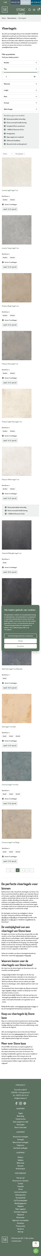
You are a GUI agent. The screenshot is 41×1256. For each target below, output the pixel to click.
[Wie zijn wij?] (36, 2)
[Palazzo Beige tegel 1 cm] (16, 287)
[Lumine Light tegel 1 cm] (16, 172)
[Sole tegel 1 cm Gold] (16, 708)
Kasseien (21, 1166)
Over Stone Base (20, 1173)
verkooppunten (19, 1034)
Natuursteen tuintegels (20, 1142)
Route (20, 1189)
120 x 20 (4, 920)
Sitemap (20, 1232)
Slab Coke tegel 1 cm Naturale (12, 669)
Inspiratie (20, 1186)
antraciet (21, 1006)
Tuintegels (20, 1139)
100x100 (18, 736)
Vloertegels (21, 1125)
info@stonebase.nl (20, 1098)
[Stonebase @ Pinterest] (24, 1103)
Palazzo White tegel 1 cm (10, 479)
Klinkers (20, 1157)
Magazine (20, 1206)
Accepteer (20, 646)
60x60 (4, 563)
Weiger (20, 641)
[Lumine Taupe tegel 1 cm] (16, 229)
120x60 (11, 736)
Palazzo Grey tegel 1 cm (10, 364)
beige (34, 1006)
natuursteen (19, 955)
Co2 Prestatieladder (20, 1200)
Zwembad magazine (20, 1212)
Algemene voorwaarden (20, 1220)
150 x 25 (13, 920)
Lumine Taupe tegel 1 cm (10, 248)
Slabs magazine (20, 1209)
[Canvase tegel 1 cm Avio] (16, 766)
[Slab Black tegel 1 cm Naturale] (16, 592)
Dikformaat (20, 1163)
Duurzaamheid (20, 1198)
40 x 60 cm (5, 917)
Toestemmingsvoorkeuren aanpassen (20, 636)
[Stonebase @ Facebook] (16, 1103)
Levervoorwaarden (20, 1192)
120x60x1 (12, 200)
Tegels (20, 1113)
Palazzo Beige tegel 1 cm (10, 306)
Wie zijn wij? (20, 1178)
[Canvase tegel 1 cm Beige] (16, 824)
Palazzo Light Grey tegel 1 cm (12, 422)
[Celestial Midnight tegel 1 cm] (16, 535)
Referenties (20, 1217)
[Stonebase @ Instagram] (20, 1103)
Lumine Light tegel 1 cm (10, 190)
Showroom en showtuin (20, 1181)
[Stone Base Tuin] (5, 2)
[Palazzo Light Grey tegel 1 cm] (16, 403)
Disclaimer (20, 1223)
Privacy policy (20, 1226)
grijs (25, 1006)
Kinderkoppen (20, 1169)
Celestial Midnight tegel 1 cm (11, 553)
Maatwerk (20, 1215)
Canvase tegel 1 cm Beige (10, 842)
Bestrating (20, 1116)
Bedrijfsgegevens (21, 1203)
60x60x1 (5, 200)
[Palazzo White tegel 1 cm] (16, 461)
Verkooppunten (20, 1195)
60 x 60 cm (13, 917)
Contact (20, 1183)
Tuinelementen (20, 1119)
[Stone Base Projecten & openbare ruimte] (15, 2)
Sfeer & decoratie (20, 1127)
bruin (29, 1006)
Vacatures (20, 1229)
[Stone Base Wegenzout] (25, 2)
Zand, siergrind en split (20, 1122)
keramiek (28, 955)
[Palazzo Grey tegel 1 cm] (16, 345)
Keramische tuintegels (20, 1137)
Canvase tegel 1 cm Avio (10, 785)
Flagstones (20, 1145)
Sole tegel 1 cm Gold (9, 727)
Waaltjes (20, 1160)
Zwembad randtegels (20, 1148)
